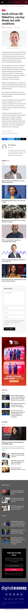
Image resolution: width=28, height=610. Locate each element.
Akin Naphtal (9, 27)
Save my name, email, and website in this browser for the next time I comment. (14, 322)
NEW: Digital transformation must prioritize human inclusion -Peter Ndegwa (18, 405)
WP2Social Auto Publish (8, 609)
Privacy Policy (15, 574)
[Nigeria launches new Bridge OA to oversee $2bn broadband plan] (14, 172)
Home (5, 599)
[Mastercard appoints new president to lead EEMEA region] (14, 433)
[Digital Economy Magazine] (14, 2)
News (3, 10)
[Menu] (2, 2)
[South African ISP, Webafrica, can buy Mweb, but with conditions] (14, 39)
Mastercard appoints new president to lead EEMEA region (17, 492)
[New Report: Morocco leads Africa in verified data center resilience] (14, 211)
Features (21, 599)
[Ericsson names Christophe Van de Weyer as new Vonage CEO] (14, 251)
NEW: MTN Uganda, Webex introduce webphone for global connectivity (17, 462)
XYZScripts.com (21, 609)
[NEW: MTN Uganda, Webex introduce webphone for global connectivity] (6, 462)
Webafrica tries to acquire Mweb (10, 133)
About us (10, 599)
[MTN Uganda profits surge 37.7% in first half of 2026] (14, 192)
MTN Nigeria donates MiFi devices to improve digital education (17, 455)
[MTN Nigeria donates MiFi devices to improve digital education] (6, 455)
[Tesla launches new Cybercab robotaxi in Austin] (6, 470)
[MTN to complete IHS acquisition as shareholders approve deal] (14, 231)
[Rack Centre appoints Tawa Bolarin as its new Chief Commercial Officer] (14, 271)
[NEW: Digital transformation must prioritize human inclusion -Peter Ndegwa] (6, 405)
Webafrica (9, 131)
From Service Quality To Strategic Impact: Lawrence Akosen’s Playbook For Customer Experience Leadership (18, 414)
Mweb (4, 131)
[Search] (26, 2)
